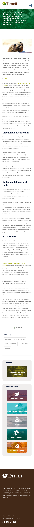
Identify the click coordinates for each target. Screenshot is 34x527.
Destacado (8, 339)
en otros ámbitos (15, 263)
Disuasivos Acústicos (19, 339)
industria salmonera (11, 343)
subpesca (7, 348)
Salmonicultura (23, 343)
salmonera (11, 155)
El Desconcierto (9, 79)
